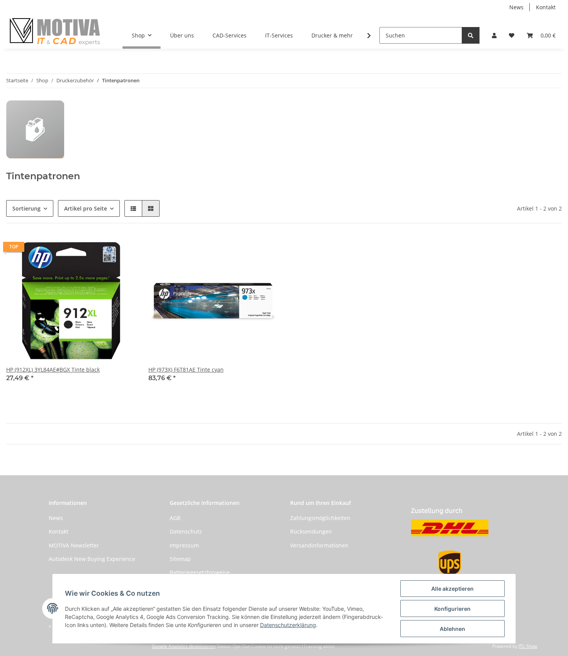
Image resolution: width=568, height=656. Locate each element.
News (516, 7)
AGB (175, 518)
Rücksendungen (311, 531)
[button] (494, 35)
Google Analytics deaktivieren (184, 646)
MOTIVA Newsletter (74, 545)
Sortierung (26, 208)
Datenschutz (186, 531)
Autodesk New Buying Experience (92, 559)
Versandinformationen (319, 545)
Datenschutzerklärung (288, 625)
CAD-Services (230, 35)
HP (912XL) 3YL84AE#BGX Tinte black (53, 369)
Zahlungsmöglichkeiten (320, 518)
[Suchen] (471, 35)
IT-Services (279, 35)
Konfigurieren (452, 608)
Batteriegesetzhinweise (200, 572)
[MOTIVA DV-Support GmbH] (55, 31)
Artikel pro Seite (85, 208)
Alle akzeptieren (452, 588)
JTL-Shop (528, 646)
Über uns (182, 35)
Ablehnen (452, 628)
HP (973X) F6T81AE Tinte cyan (186, 369)
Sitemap (180, 559)
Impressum (184, 545)
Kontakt (546, 7)
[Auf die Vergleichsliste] (102, 248)
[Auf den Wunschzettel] (122, 248)
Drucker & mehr (332, 35)
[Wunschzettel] (511, 35)
